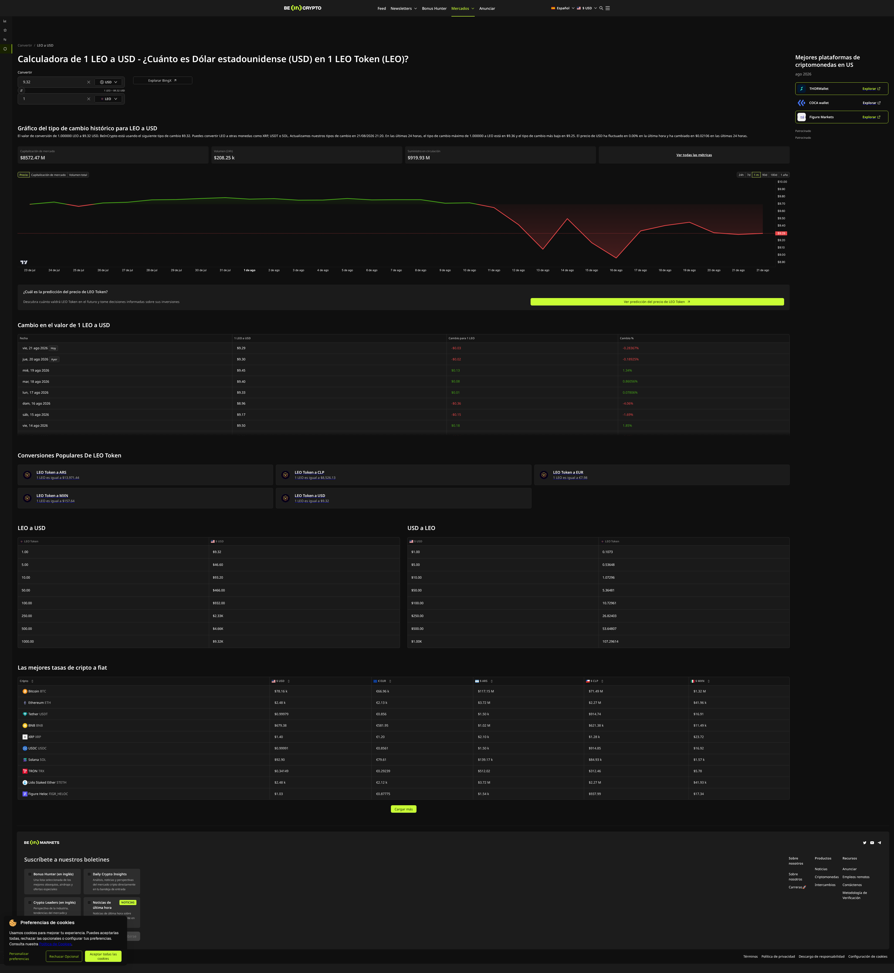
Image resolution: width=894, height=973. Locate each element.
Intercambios (825, 884)
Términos (750, 956)
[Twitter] (864, 843)
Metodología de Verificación (855, 895)
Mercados (460, 8)
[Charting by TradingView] (24, 262)
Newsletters (401, 8)
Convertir (25, 45)
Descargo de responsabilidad (822, 956)
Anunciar (487, 8)
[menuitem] (6, 21)
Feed (382, 8)
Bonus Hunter (434, 8)
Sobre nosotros (795, 876)
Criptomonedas (827, 877)
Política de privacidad (778, 956)
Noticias (821, 869)
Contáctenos (852, 884)
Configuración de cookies (867, 956)
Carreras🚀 (797, 887)
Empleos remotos (856, 877)
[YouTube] (872, 843)
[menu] (6, 35)
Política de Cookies (55, 944)
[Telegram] (879, 843)
